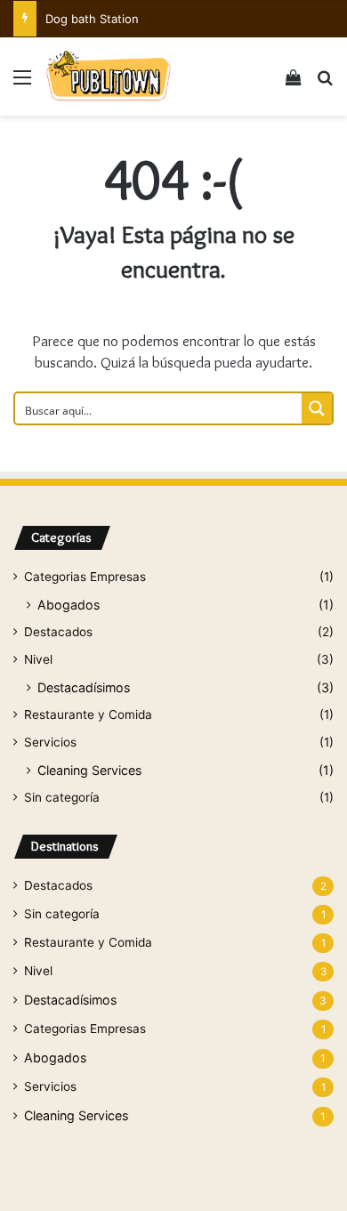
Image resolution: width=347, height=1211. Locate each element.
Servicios (50, 742)
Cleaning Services (89, 770)
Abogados (68, 604)
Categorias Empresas (85, 576)
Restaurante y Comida (88, 714)
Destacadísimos (83, 687)
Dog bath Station (92, 19)
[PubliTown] (107, 76)
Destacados (58, 632)
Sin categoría (62, 797)
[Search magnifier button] (317, 408)
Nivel (38, 659)
